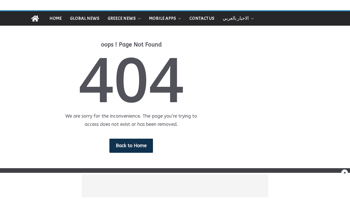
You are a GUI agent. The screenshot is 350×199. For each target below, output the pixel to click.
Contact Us (201, 18)
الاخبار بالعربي (236, 18)
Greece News (122, 18)
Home (55, 18)
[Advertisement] (175, 185)
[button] (138, 18)
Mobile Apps (162, 18)
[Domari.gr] (35, 18)
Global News (84, 18)
